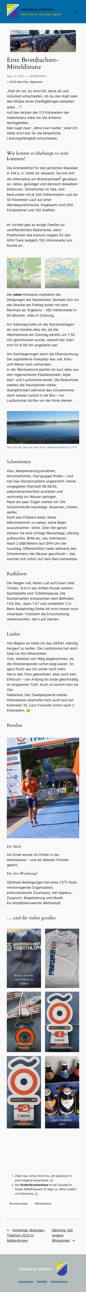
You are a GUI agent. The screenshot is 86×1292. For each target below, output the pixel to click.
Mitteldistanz (43, 1203)
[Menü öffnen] (76, 11)
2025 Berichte (19, 81)
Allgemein (36, 81)
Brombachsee (19, 1203)
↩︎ (51, 1180)
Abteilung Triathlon (37, 9)
